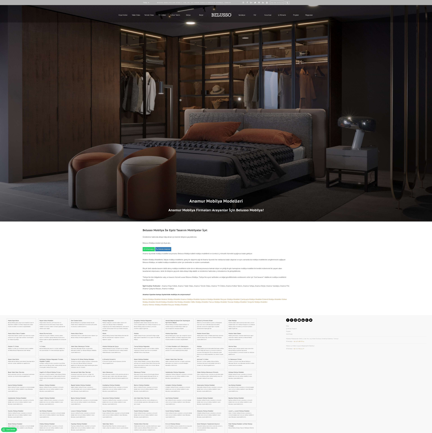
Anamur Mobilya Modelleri (190, 299)
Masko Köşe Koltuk (21, 323)
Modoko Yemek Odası (210, 336)
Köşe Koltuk (123, 15)
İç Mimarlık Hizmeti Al (114, 361)
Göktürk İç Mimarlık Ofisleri (209, 324)
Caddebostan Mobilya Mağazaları (178, 375)
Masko (115, 336)
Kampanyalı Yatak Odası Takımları (83, 375)
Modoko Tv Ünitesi (20, 348)
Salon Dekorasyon (115, 375)
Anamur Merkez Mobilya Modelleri (155, 305)
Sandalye (241, 15)
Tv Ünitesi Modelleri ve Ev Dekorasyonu (178, 348)
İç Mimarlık (282, 15)
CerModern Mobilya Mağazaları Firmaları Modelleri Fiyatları (52, 363)
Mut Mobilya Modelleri (182, 302)
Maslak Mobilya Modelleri (146, 414)
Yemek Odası (149, 15)
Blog (287, 326)
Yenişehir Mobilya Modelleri (257, 302)
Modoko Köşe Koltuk (178, 336)
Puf (255, 15)
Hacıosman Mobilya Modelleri (115, 401)
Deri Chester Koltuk (84, 323)
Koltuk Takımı (175, 15)
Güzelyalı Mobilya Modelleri (209, 401)
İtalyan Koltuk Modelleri (52, 324)
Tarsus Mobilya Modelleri (218, 302)
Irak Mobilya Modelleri (52, 414)
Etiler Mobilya (241, 324)
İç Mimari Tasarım (291, 328)
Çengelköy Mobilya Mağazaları (147, 324)
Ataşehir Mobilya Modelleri (51, 401)
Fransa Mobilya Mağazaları (146, 349)
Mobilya (210, 351)
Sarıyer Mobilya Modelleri (115, 414)
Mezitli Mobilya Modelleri (165, 302)
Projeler (296, 15)
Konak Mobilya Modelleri (178, 414)
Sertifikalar (289, 334)
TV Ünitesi (162, 15)
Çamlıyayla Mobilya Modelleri (251, 299)
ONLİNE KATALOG (277, 2)
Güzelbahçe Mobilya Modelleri (115, 388)
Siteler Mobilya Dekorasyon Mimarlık (210, 375)
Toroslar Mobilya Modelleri (237, 302)
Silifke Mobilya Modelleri (200, 302)
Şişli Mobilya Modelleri (178, 401)
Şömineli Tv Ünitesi (209, 362)
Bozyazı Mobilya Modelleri (230, 299)
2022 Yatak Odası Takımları (146, 401)
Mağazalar (309, 15)
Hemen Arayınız (164, 249)
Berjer (201, 15)
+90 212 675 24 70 (298, 348)
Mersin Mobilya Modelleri (152, 299)
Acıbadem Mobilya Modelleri (177, 388)
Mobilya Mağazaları (115, 325)
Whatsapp (149, 249)
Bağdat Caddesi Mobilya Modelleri (83, 388)
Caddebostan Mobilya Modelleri (21, 401)
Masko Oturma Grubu (52, 337)
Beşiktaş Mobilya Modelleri (240, 401)
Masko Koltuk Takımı (84, 335)
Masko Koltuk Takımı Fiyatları (21, 336)
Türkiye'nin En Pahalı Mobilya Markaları (84, 363)
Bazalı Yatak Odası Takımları (21, 374)
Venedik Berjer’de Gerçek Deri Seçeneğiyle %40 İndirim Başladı (177, 324)
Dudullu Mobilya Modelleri (20, 414)
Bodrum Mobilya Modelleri (146, 388)
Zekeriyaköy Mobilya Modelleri (209, 388)
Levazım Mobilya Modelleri (83, 414)
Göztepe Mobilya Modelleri (240, 375)
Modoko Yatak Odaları (240, 336)
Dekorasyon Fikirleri (146, 375)
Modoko (147, 336)
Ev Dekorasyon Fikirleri (241, 362)
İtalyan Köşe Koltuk (21, 361)
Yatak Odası (136, 15)
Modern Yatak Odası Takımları (177, 362)
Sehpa (188, 15)
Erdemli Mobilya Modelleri (272, 299)
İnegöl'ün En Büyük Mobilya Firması (52, 376)
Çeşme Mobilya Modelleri (21, 388)
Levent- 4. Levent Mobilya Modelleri (241, 414)
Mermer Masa (241, 350)
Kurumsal (267, 15)
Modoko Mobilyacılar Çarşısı (115, 349)
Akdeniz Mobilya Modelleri (171, 299)
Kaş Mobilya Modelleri (241, 388)
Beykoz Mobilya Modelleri (84, 401)
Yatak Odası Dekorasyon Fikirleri (83, 349)
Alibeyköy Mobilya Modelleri (209, 414)
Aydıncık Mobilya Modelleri (210, 299)
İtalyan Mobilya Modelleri (147, 363)
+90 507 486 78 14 (298, 341)
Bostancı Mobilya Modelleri (51, 388)
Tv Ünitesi (51, 348)
